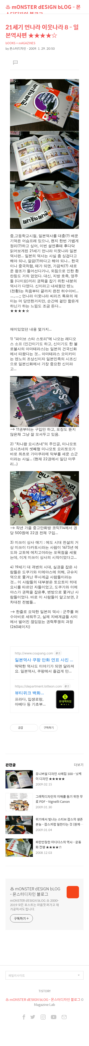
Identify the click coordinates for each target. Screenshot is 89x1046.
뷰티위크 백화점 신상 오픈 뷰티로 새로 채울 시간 (30, 693)
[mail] (64, 1017)
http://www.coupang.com (34, 653)
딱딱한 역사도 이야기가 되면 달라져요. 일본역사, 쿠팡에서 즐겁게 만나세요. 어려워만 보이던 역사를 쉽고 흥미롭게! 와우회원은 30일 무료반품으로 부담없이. (44, 669)
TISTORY (45, 991)
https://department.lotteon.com (38, 686)
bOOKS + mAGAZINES (20, 43)
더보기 (79, 764)
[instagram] (43, 1017)
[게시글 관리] (33, 727)
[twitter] (32, 1017)
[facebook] (24, 1017)
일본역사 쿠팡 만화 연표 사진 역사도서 (44, 660)
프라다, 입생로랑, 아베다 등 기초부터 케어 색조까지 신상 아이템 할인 (30, 702)
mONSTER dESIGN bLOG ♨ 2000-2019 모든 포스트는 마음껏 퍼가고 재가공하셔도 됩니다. (34, 904)
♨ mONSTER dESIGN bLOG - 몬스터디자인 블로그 (43, 8)
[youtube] (53, 1017)
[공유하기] (27, 727)
